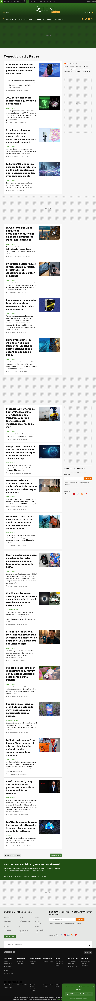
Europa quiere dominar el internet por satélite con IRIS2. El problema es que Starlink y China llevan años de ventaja (20, 452)
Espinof (32, 964)
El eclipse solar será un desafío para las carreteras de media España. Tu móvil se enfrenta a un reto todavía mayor (21, 599)
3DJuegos (20, 961)
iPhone (44, 876)
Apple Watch (68, 71)
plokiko (12, 190)
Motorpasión (59, 961)
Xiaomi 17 (77, 71)
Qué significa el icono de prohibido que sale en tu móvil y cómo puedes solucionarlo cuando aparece (20, 709)
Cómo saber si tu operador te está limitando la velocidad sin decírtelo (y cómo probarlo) (21, 304)
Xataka (6, 961)
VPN (65, 69)
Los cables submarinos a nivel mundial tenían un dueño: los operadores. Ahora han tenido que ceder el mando (20, 522)
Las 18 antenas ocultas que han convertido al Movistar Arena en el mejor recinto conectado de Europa (21, 826)
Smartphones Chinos (23, 931)
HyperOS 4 (73, 69)
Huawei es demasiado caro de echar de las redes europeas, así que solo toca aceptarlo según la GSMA (21, 561)
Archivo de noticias (13, 855)
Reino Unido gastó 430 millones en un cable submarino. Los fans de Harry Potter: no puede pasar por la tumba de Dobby (19, 347)
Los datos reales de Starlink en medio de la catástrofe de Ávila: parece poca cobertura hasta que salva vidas (21, 486)
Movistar (9, 835)
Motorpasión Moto (59, 964)
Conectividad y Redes (39, 931)
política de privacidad (74, 923)
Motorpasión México (59, 985)
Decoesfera (71, 964)
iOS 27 (72, 67)
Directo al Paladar (48, 961)
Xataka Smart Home (8, 969)
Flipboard (82, 19)
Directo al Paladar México (48, 985)
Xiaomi (37, 917)
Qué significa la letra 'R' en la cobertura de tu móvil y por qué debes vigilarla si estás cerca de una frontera (20, 673)
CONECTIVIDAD (11, 19)
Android (33, 876)
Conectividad (10, 78)
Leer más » (16, 87)
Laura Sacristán (15, 256)
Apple (21, 917)
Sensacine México (33, 985)
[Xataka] (1, 1)
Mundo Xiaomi (8, 973)
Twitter (92, 19)
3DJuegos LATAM (22, 985)
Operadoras (18, 876)
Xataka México (8, 985)
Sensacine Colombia (33, 989)
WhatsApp (7, 930)
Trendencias (72, 961)
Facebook (69, 493)
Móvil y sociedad (12, 609)
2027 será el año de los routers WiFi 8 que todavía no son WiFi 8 (21, 100)
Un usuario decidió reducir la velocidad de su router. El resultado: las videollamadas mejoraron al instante (21, 269)
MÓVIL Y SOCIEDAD (25, 19)
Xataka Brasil (8, 987)
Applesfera (7, 966)
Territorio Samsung (38, 922)
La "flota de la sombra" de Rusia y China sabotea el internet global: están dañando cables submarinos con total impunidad (20, 747)
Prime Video (86, 71)
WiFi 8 (66, 67)
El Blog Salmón (85, 961)
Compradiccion (72, 966)
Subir (86, 952)
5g (38, 876)
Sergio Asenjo (15, 157)
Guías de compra (24, 921)
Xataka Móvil (48, 10)
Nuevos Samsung (84, 69)
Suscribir (88, 479)
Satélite (78, 67)
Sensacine (33, 961)
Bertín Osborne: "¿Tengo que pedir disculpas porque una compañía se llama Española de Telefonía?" (20, 787)
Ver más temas (10, 936)
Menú (8, 12)
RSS (82, 493)
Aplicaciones (8, 921)
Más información (62, 999)
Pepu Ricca (14, 90)
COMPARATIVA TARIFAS (55, 19)
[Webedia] (9, 952)
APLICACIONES (40, 19)
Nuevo (87, 12)
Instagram (86, 19)
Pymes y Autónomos (84, 964)
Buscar (88, 944)
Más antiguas (56, 855)
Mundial (86, 67)
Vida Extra (20, 964)
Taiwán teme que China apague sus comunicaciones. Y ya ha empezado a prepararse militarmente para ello (20, 233)
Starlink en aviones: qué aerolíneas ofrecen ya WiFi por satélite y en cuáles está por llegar (21, 69)
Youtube (89, 19)
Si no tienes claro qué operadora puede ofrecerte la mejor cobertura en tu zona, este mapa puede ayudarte (21, 136)
